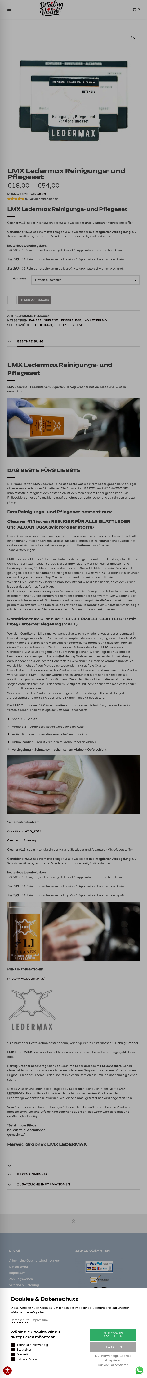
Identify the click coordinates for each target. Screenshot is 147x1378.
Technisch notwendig (32, 1345)
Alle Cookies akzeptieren (113, 1335)
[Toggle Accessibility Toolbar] (7, 1370)
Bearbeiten (113, 1347)
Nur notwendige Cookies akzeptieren (113, 1358)
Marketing (24, 1354)
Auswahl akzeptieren (113, 1365)
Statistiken (24, 1349)
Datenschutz (20, 1320)
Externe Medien (28, 1359)
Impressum (39, 1320)
